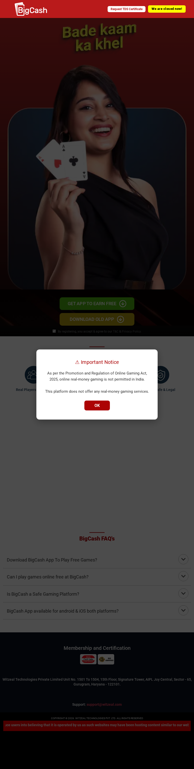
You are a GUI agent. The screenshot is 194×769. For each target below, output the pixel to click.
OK (97, 405)
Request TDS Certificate (126, 9)
